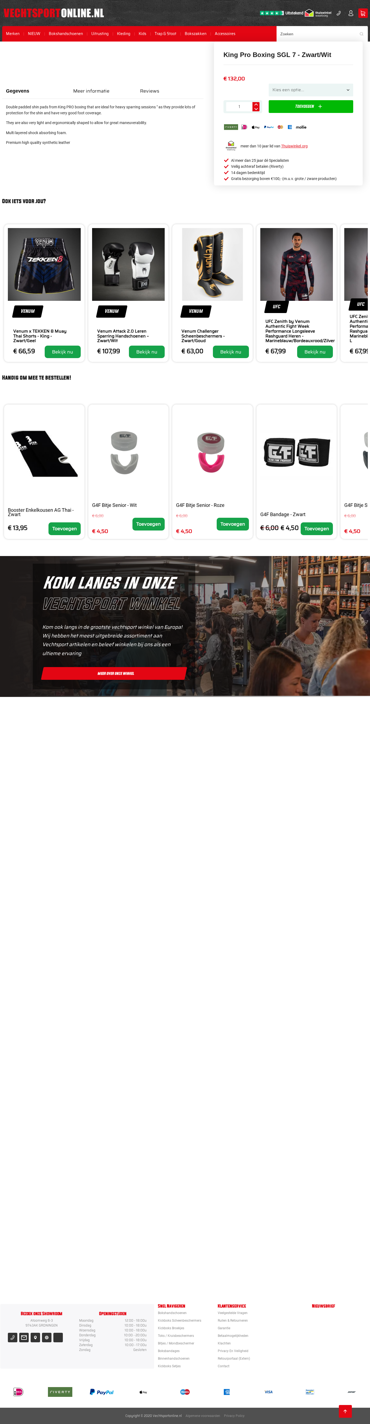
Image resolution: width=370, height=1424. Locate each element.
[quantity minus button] (255, 109)
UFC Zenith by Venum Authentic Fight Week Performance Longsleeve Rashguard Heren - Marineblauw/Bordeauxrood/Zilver (300, 331)
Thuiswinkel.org (294, 146)
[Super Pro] (215, 1074)
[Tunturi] (215, 1173)
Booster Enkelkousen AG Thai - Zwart (41, 512)
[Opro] (215, 1222)
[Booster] (215, 777)
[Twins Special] (215, 975)
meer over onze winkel (116, 673)
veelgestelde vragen (233, 1313)
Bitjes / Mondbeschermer (176, 1343)
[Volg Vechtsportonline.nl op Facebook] (58, 1337)
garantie (224, 1328)
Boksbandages (169, 1351)
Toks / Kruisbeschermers (176, 1336)
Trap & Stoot (165, 34)
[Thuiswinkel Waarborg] (318, 13)
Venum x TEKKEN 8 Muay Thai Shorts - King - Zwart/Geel (40, 336)
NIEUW (34, 34)
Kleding (123, 34)
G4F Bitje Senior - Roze (200, 505)
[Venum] (215, 827)
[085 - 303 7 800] (12, 1337)
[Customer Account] (351, 13)
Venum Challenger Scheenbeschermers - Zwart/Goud (203, 336)
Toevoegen (64, 528)
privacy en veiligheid (233, 1351)
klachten (224, 1343)
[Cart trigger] (363, 13)
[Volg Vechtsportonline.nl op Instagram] (46, 1337)
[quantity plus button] (255, 104)
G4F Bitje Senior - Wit (114, 505)
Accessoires (225, 34)
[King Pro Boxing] (215, 926)
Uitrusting (100, 34)
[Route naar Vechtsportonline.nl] (35, 1337)
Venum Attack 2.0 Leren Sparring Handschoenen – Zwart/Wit (123, 336)
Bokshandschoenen (66, 34)
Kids (142, 34)
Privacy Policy (234, 1416)
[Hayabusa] (215, 876)
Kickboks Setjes (169, 1366)
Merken (13, 34)
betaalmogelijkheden (233, 1336)
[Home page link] (53, 13)
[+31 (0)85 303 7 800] (338, 13)
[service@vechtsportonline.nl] (24, 1337)
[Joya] (215, 728)
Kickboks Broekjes (171, 1328)
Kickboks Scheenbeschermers (179, 1320)
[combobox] (322, 34)
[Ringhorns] (215, 1272)
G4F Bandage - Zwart (283, 514)
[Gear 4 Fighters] (215, 1123)
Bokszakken (195, 34)
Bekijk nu (62, 352)
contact (223, 1366)
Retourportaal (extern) (234, 1358)
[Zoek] (363, 34)
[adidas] (215, 1025)
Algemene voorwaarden (203, 1416)
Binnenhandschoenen (174, 1358)
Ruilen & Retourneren (233, 1320)
